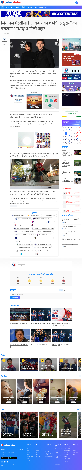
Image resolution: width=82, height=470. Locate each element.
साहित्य (28, 450)
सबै (78, 409)
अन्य (45, 7)
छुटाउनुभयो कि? (64, 150)
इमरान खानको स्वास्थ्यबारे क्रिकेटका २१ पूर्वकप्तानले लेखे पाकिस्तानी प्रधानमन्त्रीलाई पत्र (19, 345)
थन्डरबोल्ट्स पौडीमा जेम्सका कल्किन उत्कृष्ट (19, 324)
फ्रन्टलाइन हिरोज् (57, 464)
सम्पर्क (74, 454)
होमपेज (7, 7)
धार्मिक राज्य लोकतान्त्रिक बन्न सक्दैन (69, 226)
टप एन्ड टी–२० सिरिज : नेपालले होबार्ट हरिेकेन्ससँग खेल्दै (60, 345)
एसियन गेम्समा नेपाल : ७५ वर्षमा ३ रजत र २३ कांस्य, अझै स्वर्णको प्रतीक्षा (61, 324)
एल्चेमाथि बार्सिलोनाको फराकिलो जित (39, 344)
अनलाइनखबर (4, 42)
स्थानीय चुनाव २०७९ (67, 458)
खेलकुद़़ (28, 454)
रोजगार (37, 450)
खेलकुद (41, 7)
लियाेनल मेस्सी (13, 206)
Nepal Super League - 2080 (49, 457)
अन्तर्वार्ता (28, 452)
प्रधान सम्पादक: (13, 448)
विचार (36, 7)
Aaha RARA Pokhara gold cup (49, 454)
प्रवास (28, 458)
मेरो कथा (56, 462)
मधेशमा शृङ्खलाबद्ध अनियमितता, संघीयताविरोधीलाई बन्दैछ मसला (67, 154)
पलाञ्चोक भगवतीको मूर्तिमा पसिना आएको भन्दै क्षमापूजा (70, 233)
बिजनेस (18, 7)
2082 (57, 454)
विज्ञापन (74, 450)
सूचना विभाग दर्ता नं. (20, 448)
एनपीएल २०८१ (47, 447)
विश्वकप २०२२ (47, 459)
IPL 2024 (47, 451)
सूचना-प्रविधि (38, 456)
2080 (57, 450)
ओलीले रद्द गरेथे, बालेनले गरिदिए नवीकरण (71, 239)
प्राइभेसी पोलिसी (75, 452)
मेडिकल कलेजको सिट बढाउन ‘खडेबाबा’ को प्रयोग (67, 181)
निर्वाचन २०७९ (66, 460)
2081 (57, 452)
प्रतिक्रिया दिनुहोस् (15, 297)
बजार (37, 447)
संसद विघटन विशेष (67, 450)
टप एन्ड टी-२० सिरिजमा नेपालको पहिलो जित (40, 324)
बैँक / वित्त (38, 452)
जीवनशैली (24, 7)
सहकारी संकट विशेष (67, 447)
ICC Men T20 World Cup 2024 (49, 449)
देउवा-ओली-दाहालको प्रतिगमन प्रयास (66, 173)
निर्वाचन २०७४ (66, 454)
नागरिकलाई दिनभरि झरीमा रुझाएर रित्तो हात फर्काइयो (70, 220)
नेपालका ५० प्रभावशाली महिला (58, 449)
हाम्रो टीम (74, 447)
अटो (37, 454)
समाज (28, 447)
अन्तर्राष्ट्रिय (28, 460)
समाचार (12, 7)
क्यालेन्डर (66, 122)
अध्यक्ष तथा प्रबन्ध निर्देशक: (5, 448)
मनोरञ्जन (30, 7)
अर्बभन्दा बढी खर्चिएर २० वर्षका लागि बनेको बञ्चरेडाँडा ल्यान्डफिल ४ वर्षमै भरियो (67, 164)
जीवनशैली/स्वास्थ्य (30, 456)
